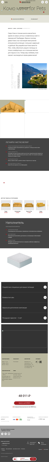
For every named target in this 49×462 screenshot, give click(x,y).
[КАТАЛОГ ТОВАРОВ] (2, 2)
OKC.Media (46, 449)
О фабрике (3, 448)
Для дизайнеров (9, 448)
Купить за (24, 403)
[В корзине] (46, 2)
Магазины (23, 448)
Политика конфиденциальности (7, 453)
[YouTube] (9, 434)
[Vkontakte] (2, 434)
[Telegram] (6, 434)
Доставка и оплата (16, 448)
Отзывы (3, 450)
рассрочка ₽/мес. (25, 459)
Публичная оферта (4, 456)
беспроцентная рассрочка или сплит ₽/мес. (25, 406)
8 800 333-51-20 (42, 2)
